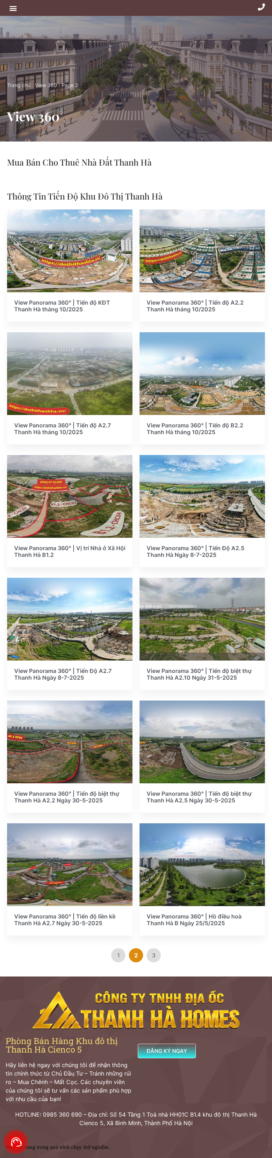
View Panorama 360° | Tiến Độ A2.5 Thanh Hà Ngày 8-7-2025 (195, 551)
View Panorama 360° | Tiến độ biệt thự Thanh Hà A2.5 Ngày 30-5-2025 (199, 797)
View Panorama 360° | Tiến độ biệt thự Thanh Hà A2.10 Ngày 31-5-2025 (199, 674)
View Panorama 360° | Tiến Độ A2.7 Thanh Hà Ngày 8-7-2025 (63, 674)
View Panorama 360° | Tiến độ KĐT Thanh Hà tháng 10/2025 (62, 306)
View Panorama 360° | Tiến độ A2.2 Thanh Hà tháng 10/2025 (195, 306)
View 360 (46, 85)
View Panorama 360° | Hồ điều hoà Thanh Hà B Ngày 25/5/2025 (194, 920)
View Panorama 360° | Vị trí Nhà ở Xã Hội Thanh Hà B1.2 (69, 551)
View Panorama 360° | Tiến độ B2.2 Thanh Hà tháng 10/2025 (195, 429)
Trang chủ (18, 85)
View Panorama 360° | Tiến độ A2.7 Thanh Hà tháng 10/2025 (62, 429)
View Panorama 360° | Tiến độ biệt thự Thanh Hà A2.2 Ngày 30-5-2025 (66, 797)
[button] (13, 8)
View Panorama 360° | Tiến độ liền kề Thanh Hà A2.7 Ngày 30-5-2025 (64, 920)
